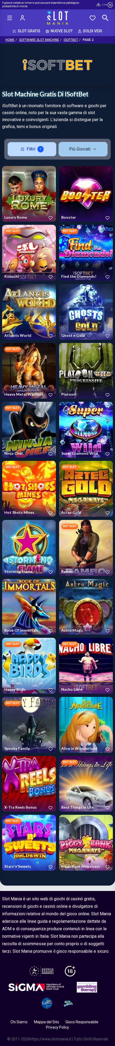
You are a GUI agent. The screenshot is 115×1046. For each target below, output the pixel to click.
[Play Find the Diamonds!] (86, 253)
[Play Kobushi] (29, 253)
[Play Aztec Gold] (86, 489)
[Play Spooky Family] (29, 725)
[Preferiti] (92, 18)
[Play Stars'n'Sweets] (29, 843)
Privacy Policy (57, 1027)
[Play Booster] (86, 194)
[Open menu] (9, 18)
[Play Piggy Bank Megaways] (86, 843)
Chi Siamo (19, 1022)
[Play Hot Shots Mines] (29, 489)
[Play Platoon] (86, 371)
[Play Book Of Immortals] (29, 607)
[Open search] (105, 18)
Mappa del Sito (46, 1022)
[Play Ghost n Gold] (86, 312)
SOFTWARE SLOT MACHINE (39, 39)
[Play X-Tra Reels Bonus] (29, 784)
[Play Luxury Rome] (29, 194)
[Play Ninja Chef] (29, 430)
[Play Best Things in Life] (86, 784)
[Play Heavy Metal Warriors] (29, 371)
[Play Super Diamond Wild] (86, 430)
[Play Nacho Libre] (86, 666)
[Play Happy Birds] (29, 666)
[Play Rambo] (86, 548)
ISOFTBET (71, 39)
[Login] (22, 18)
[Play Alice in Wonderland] (86, 725)
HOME (9, 39)
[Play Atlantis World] (29, 312)
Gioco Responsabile (82, 1022)
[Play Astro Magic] (86, 607)
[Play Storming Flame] (29, 548)
